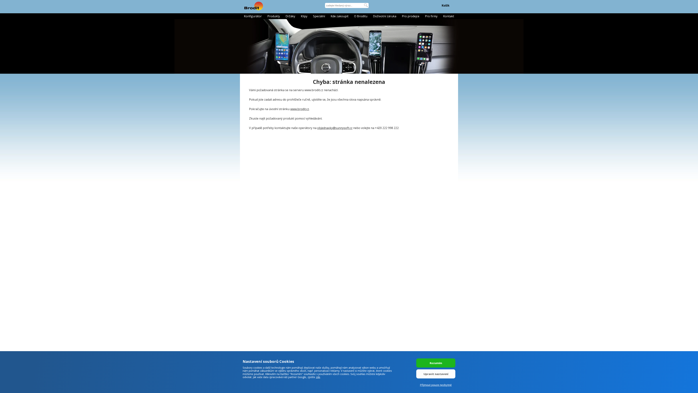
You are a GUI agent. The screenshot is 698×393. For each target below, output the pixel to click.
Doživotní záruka (384, 16)
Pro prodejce (410, 16)
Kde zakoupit (339, 16)
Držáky (290, 16)
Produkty (273, 16)
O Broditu (360, 16)
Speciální (319, 16)
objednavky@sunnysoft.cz (334, 128)
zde (318, 377)
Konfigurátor (253, 16)
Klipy (304, 16)
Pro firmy (431, 16)
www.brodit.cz (299, 109)
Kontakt (448, 16)
